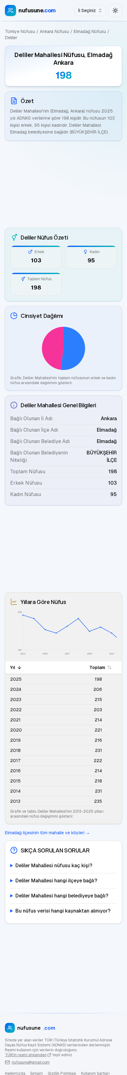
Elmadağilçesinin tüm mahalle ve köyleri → (47, 832)
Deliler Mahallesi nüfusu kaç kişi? (53, 865)
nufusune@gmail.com (31, 1062)
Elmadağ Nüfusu (90, 31)
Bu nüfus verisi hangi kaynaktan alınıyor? (62, 911)
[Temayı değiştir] (115, 10)
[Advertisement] (63, 184)
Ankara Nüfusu (54, 31)
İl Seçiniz (87, 10)
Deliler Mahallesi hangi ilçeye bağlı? (56, 880)
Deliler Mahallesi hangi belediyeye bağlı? (61, 895)
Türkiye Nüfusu (20, 31)
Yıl (12, 667)
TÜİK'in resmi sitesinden (26, 1054)
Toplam (97, 667)
